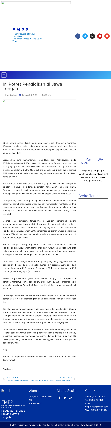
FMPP (7, 402)
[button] (3, 75)
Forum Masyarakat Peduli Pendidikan (13, 406)
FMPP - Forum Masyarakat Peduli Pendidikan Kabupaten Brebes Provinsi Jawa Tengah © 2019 (55, 425)
